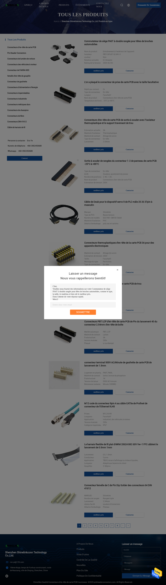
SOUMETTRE (83, 312)
